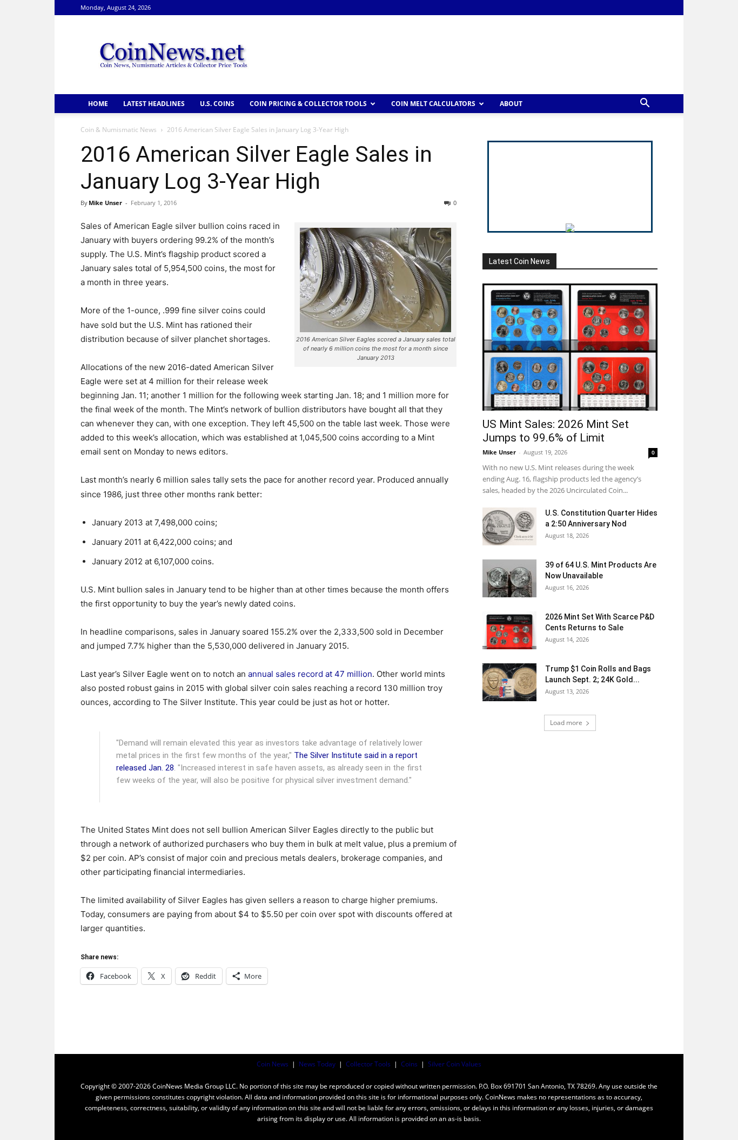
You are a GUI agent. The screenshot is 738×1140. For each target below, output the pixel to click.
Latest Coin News (519, 261)
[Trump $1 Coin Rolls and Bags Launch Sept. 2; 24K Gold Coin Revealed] (509, 682)
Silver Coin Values (454, 1064)
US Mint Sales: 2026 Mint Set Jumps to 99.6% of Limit (555, 431)
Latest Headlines (154, 103)
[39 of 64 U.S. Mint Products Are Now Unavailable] (509, 578)
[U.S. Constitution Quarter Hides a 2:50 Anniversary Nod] (509, 526)
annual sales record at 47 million (310, 674)
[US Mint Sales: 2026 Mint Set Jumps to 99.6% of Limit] (570, 347)
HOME (98, 103)
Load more (566, 722)
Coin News (273, 1064)
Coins (409, 1064)
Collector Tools (368, 1064)
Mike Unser (105, 203)
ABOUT (511, 103)
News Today (317, 1064)
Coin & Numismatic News (118, 129)
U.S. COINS (217, 103)
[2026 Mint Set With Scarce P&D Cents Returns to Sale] (509, 630)
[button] (645, 104)
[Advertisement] (461, 54)
